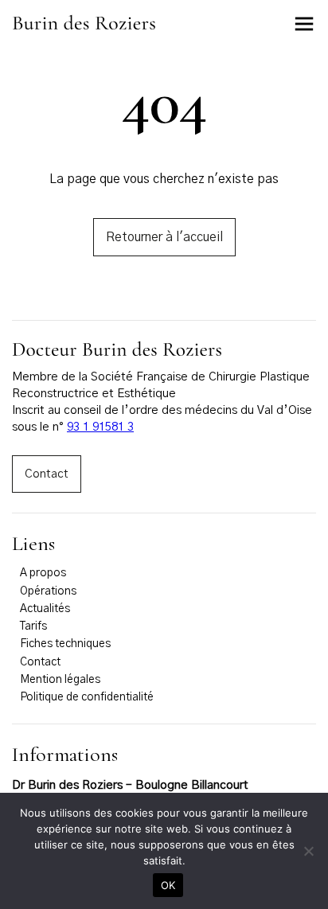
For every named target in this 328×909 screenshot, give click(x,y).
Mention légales (60, 679)
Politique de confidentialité (87, 697)
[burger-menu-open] (304, 24)
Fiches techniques (65, 644)
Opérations (48, 591)
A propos (43, 573)
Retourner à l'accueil (164, 237)
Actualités (45, 608)
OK (168, 885)
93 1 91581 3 (100, 427)
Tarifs (33, 626)
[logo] (83, 26)
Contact (46, 474)
